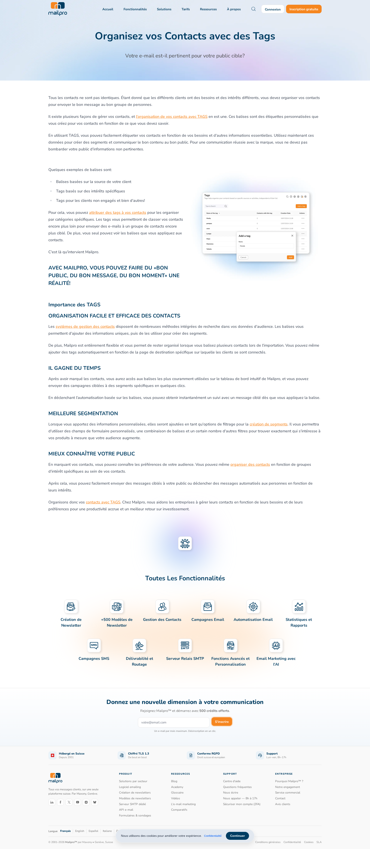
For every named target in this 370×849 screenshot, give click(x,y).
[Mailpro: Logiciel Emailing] (57, 9)
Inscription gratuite (303, 9)
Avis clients (282, 804)
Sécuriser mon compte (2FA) (241, 804)
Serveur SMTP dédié (132, 804)
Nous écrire (230, 793)
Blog (174, 781)
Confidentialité (213, 835)
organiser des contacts (250, 464)
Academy (177, 787)
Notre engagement (287, 787)
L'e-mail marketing (183, 804)
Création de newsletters (135, 793)
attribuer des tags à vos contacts (117, 212)
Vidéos (175, 798)
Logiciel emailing (130, 787)
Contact (280, 798)
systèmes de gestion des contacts (85, 326)
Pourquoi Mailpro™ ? (289, 781)
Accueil (107, 9)
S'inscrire (222, 722)
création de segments (269, 424)
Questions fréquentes (237, 787)
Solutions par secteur (133, 781)
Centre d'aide (231, 781)
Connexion (273, 9)
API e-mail (126, 810)
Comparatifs (179, 810)
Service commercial (287, 793)
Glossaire (177, 793)
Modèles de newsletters (135, 798)
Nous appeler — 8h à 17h (240, 798)
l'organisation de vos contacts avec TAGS (171, 116)
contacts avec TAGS (103, 502)
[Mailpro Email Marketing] (55, 778)
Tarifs (186, 9)
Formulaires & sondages (135, 815)
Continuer (237, 835)
